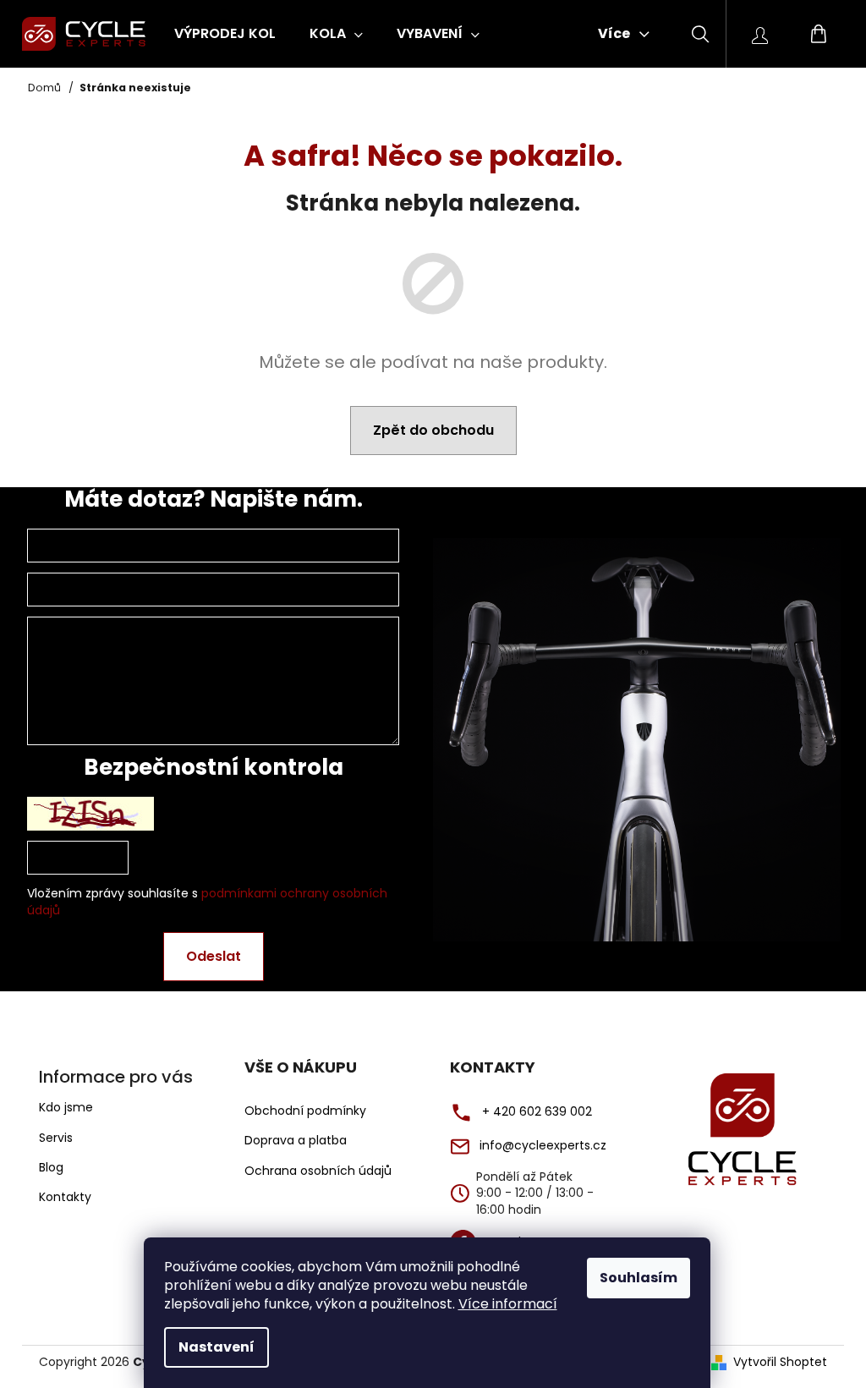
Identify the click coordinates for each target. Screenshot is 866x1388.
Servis (56, 1137)
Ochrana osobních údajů (318, 1171)
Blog (51, 1167)
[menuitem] (225, 34)
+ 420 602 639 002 (537, 1112)
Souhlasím (638, 1277)
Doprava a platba (295, 1141)
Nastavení (216, 1347)
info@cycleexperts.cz (543, 1146)
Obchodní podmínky (305, 1111)
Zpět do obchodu (433, 430)
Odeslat (213, 956)
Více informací (507, 1304)
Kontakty (65, 1196)
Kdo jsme (66, 1107)
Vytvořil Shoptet (780, 1362)
